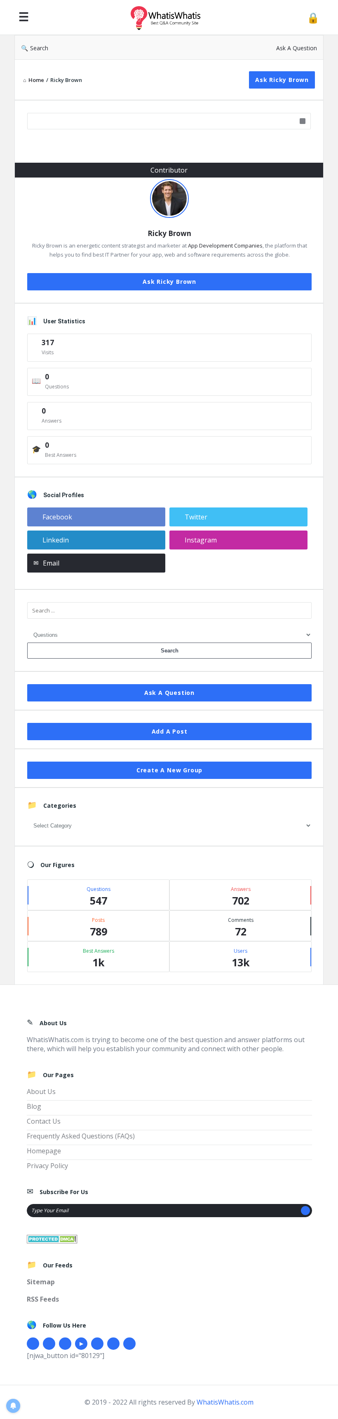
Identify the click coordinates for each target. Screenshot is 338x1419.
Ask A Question (296, 48)
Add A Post (170, 731)
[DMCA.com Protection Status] (52, 1238)
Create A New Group (169, 770)
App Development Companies (225, 245)
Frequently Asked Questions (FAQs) (81, 1136)
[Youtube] (81, 1343)
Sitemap (41, 1281)
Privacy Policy (47, 1165)
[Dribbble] (65, 1343)
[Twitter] (49, 1343)
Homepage (44, 1150)
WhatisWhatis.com (225, 1402)
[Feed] (129, 1343)
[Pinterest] (113, 1343)
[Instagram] (97, 1343)
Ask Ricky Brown (282, 80)
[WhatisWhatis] (170, 17)
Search (39, 48)
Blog (34, 1106)
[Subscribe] (305, 1210)
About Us (41, 1091)
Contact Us (44, 1121)
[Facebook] (33, 1343)
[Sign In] (313, 17)
